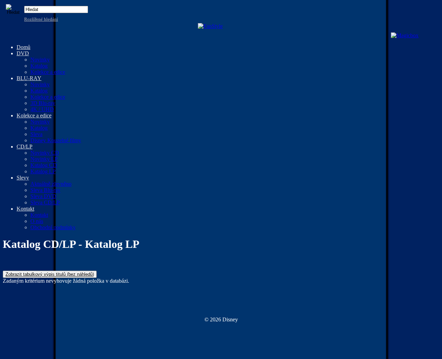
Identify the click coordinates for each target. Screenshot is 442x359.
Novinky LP (44, 159)
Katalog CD (43, 165)
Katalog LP (43, 171)
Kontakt (39, 215)
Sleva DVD (43, 196)
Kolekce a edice (47, 72)
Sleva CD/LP (45, 202)
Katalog (39, 66)
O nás (36, 221)
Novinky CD (44, 153)
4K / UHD (42, 109)
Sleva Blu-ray (45, 190)
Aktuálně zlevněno (50, 184)
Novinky (40, 59)
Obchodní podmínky (53, 227)
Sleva (36, 134)
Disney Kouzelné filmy (55, 140)
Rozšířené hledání (41, 19)
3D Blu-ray (42, 103)
